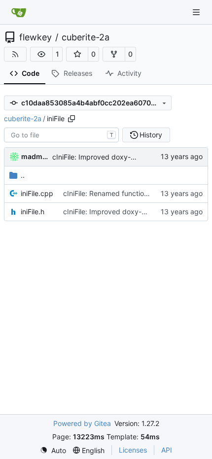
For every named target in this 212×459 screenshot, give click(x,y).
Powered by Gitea (82, 423)
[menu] (53, 450)
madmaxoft (35, 156)
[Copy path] (71, 118)
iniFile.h (32, 211)
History (151, 135)
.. (23, 175)
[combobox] (61, 135)
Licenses (133, 450)
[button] (41, 54)
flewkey (35, 37)
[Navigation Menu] (197, 12)
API (166, 450)
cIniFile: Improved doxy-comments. (109, 157)
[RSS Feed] (15, 54)
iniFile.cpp (37, 193)
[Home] (19, 12)
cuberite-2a (85, 37)
